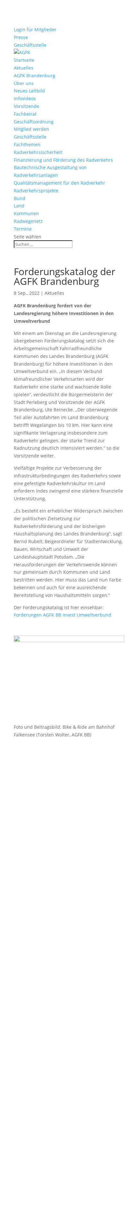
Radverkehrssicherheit (38, 152)
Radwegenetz (28, 221)
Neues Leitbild (29, 91)
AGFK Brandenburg (34, 75)
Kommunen (26, 213)
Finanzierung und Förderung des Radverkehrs (63, 160)
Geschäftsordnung (34, 122)
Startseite (24, 60)
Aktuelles (23, 68)
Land (19, 206)
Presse (21, 37)
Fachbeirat (25, 114)
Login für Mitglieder (35, 29)
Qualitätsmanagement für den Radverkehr (59, 183)
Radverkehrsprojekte (36, 190)
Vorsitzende (26, 106)
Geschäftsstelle (30, 45)
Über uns (24, 83)
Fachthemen (27, 144)
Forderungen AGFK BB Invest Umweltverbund (62, 615)
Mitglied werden (31, 129)
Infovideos (25, 98)
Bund (19, 198)
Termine (23, 229)
